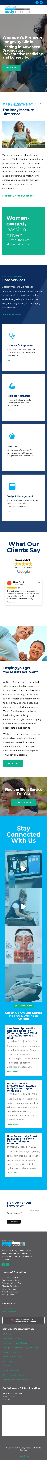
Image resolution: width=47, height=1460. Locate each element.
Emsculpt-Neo (8, 1348)
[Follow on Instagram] (41, 2)
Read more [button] (11, 602)
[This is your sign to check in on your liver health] (23, 869)
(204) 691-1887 (8, 1309)
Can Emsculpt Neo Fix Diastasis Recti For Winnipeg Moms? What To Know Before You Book (22, 1033)
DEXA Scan (7, 1334)
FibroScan (6, 1366)
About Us (13, 763)
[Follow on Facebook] (37, 2)
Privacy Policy (23, 1456)
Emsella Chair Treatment (12, 1339)
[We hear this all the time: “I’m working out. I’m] (23, 907)
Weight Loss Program (11, 1370)
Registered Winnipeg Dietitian (14, 1343)
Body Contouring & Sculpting (26, 1348)
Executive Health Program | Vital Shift (17, 1379)
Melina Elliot (16, 1041)
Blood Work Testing (10, 1361)
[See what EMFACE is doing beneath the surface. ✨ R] (23, 945)
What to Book (23, 802)
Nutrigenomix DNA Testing (13, 1375)
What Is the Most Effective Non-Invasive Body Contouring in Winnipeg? (21, 1087)
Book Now (11, 68)
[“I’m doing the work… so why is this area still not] (23, 983)
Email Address (14, 1213)
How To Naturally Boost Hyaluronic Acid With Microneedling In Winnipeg (22, 1140)
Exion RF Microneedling (11, 1357)
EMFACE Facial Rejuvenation (14, 1352)
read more (12, 1071)
